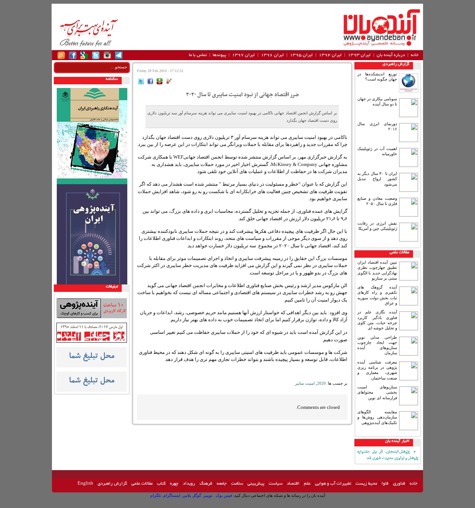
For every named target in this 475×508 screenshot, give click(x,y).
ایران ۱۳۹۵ (301, 55)
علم (307, 483)
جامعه (222, 483)
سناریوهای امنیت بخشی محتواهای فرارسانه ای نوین (377, 392)
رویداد (189, 483)
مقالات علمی (399, 252)
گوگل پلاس (192, 495)
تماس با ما (198, 55)
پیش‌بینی (256, 483)
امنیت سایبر (305, 383)
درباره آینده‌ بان (391, 55)
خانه (415, 55)
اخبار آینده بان (397, 441)
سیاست (275, 483)
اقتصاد (293, 483)
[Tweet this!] (141, 82)
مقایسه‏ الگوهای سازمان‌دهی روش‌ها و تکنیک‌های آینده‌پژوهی (377, 417)
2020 (321, 383)
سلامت (237, 483)
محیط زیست (366, 483)
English (85, 483)
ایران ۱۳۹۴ (330, 55)
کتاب (161, 483)
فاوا (385, 483)
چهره (174, 483)
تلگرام (155, 495)
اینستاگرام (171, 495)
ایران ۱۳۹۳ (359, 55)
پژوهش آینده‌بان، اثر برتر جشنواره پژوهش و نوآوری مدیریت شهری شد (387, 455)
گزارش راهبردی (396, 64)
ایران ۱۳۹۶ (272, 55)
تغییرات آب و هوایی (333, 483)
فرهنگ (206, 483)
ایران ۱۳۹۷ (243, 55)
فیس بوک (223, 495)
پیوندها (219, 55)
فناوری (399, 483)
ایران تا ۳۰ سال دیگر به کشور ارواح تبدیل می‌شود (377, 178)
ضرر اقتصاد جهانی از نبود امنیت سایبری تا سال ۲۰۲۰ (242, 95)
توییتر (207, 495)
